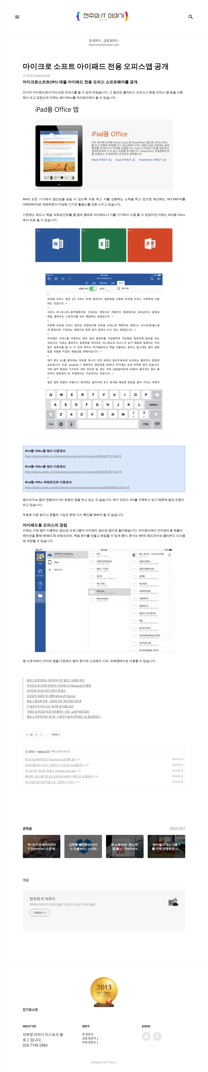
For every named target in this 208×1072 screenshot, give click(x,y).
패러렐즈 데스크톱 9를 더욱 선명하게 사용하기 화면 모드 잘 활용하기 (59, 776)
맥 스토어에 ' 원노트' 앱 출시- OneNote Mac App (50, 771)
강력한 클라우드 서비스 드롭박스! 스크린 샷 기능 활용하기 (54, 765)
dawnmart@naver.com (104, 44)
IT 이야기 (30, 751)
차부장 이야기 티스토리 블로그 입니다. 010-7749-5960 (62, 904)
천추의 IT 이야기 (42, 898)
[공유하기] (36, 735)
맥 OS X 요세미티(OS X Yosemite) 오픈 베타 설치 (50, 759)
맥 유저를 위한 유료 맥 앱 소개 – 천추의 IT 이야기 (50, 782)
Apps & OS (43, 751)
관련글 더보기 (177, 828)
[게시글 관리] (41, 735)
